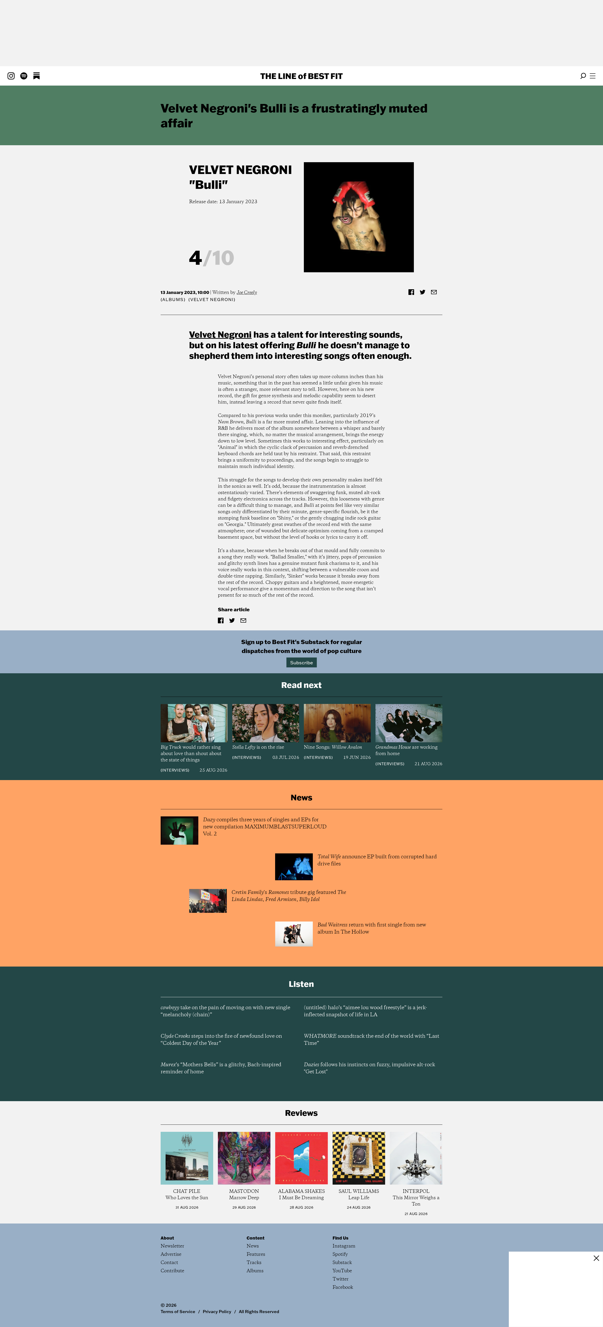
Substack (342, 1263)
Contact (169, 1263)
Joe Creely (247, 292)
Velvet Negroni (240, 169)
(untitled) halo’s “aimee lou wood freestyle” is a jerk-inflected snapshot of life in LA (365, 1011)
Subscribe (301, 662)
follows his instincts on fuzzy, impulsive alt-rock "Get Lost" (369, 1068)
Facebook (343, 1287)
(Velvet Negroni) (212, 299)
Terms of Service (178, 1311)
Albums (173, 299)
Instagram (344, 1246)
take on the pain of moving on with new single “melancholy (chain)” (225, 1011)
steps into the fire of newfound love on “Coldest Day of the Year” (221, 1040)
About (167, 1238)
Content (256, 1238)
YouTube (342, 1271)
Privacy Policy (217, 1311)
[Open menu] (592, 76)
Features (256, 1254)
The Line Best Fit (301, 76)
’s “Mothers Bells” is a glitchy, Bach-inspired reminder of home (221, 1068)
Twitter (341, 1279)
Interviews (175, 770)
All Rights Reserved (259, 1311)
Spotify (340, 1254)
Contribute (172, 1271)
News (253, 1246)
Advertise (171, 1254)
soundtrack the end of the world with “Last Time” (371, 1040)
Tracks (254, 1263)
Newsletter (172, 1246)
